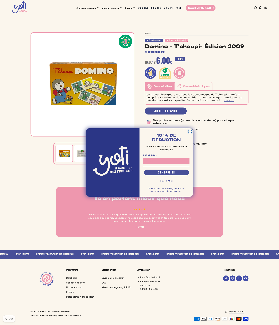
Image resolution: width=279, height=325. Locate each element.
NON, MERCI (166, 181)
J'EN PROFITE (166, 172)
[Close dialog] (190, 131)
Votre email (150, 155)
